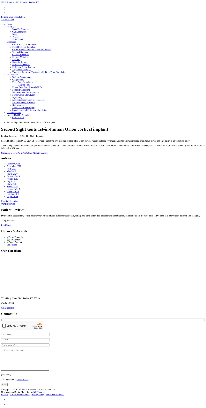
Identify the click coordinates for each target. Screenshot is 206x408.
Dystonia (16, 59)
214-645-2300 (7, 19)
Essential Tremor (19, 62)
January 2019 (13, 191)
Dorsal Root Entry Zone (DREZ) (27, 87)
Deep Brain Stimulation (22, 82)
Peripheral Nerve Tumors (23, 67)
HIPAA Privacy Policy (20, 394)
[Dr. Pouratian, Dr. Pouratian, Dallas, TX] (20, 2)
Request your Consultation (13, 17)
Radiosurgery (18, 105)
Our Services (12, 74)
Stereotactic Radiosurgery (23, 107)
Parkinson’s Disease (21, 64)
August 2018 (12, 196)
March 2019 (12, 186)
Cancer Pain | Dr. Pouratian (24, 44)
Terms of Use (22, 379)
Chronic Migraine (20, 57)
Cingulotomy (18, 80)
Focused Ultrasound (21, 90)
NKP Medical (39, 392)
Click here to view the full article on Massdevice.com (24, 153)
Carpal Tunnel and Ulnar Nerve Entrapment (31, 49)
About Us (11, 27)
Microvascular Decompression (25, 92)
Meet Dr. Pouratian (20, 29)
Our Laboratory (19, 32)
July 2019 (11, 181)
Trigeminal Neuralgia (21, 69)
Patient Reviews (14, 112)
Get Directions (7, 308)
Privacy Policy (38, 394)
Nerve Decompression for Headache (28, 100)
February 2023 (13, 163)
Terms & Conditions (55, 394)
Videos (15, 37)
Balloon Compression (22, 77)
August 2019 (12, 179)
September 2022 (14, 166)
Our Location (18, 117)
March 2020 (12, 174)
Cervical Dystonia (20, 52)
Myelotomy (17, 97)
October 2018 (13, 194)
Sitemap (4, 394)
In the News (17, 39)
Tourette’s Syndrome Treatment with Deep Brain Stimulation (39, 72)
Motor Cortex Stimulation (23, 95)
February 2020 (13, 176)
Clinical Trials (24, 85)
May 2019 (11, 184)
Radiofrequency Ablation (23, 102)
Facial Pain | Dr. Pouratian (23, 47)
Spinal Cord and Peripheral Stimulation (29, 110)
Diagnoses (11, 42)
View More (12, 245)
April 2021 (11, 169)
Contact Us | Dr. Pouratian (18, 115)
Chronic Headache (20, 54)
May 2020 (11, 171)
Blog (14, 34)
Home (9, 24)
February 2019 (13, 189)
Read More (6, 225)
